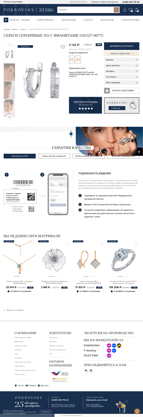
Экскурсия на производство (109, 333)
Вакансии (19, 342)
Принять (45, 412)
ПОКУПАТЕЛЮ (59, 333)
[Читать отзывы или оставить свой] (85, 105)
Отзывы (18, 358)
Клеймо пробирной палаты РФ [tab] (88, 156)
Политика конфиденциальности (71, 415)
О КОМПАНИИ (25, 333)
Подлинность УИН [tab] (20, 156)
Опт (51, 354)
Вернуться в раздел (15, 310)
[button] (9, 117)
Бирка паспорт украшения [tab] (54, 156)
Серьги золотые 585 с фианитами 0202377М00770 (89, 282)
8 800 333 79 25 (130, 2)
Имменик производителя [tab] (123, 156)
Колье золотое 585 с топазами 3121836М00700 (20, 282)
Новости (18, 350)
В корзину (20, 297)
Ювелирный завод (23, 338)
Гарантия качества (23, 362)
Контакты (53, 338)
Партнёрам (19, 366)
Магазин (53, 342)
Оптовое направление (59, 363)
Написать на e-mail (97, 400)
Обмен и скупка (56, 346)
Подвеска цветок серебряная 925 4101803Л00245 (54, 282)
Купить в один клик (121, 53)
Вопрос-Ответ (21, 346)
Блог (17, 354)
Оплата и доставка (13, 2)
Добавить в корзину (121, 46)
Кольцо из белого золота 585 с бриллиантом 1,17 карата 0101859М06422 (123, 282)
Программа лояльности (25, 370)
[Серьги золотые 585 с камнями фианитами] (71, 59)
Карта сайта (20, 374)
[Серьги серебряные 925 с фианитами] (78, 59)
